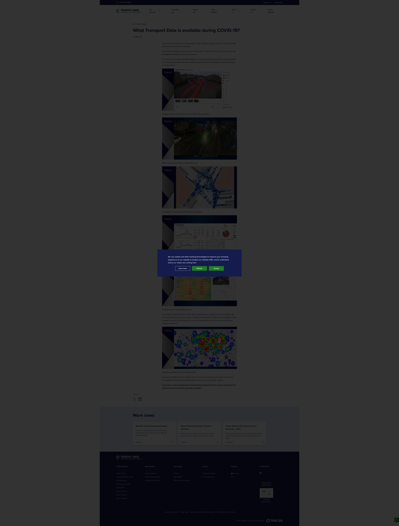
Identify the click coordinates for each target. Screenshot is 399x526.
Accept (216, 268)
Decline (199, 268)
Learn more (182, 268)
